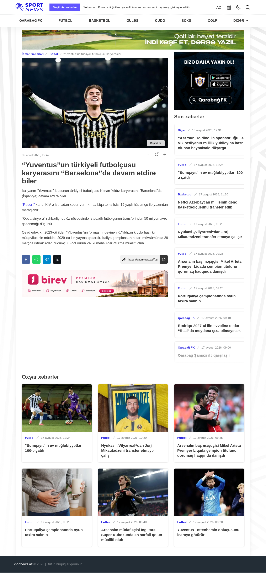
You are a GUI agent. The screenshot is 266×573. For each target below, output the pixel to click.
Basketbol (185, 194)
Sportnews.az (22, 564)
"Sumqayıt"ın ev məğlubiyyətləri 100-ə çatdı (211, 175)
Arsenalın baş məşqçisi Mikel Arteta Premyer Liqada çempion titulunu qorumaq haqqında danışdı (209, 266)
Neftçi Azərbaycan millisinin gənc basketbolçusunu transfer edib (207, 204)
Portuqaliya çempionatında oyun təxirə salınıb (207, 298)
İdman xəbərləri (33, 54)
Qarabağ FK (186, 318)
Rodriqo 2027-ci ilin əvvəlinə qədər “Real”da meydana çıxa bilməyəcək (209, 328)
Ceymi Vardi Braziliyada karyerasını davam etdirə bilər (118, 7)
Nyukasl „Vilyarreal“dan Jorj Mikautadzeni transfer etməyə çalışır (210, 234)
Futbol (53, 54)
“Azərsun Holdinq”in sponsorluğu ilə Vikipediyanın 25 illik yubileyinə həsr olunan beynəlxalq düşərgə (211, 143)
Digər (181, 130)
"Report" (28, 205)
